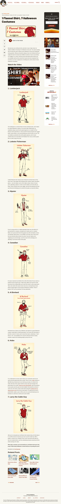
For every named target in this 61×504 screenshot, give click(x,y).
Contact (19, 497)
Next (37, 482)
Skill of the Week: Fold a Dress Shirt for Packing (23, 464)
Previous (12, 482)
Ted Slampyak (17, 449)
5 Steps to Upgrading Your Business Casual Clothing (34, 477)
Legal (24, 497)
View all (51, 85)
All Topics (35, 497)
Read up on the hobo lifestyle (25, 385)
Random (47, 2)
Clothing (5, 13)
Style (8, 13)
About (29, 497)
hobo (33, 380)
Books (42, 2)
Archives (42, 497)
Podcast (37, 2)
